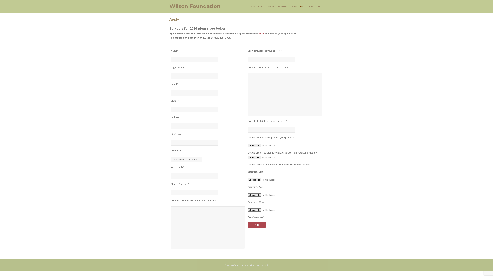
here (261, 33)
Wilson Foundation (195, 6)
